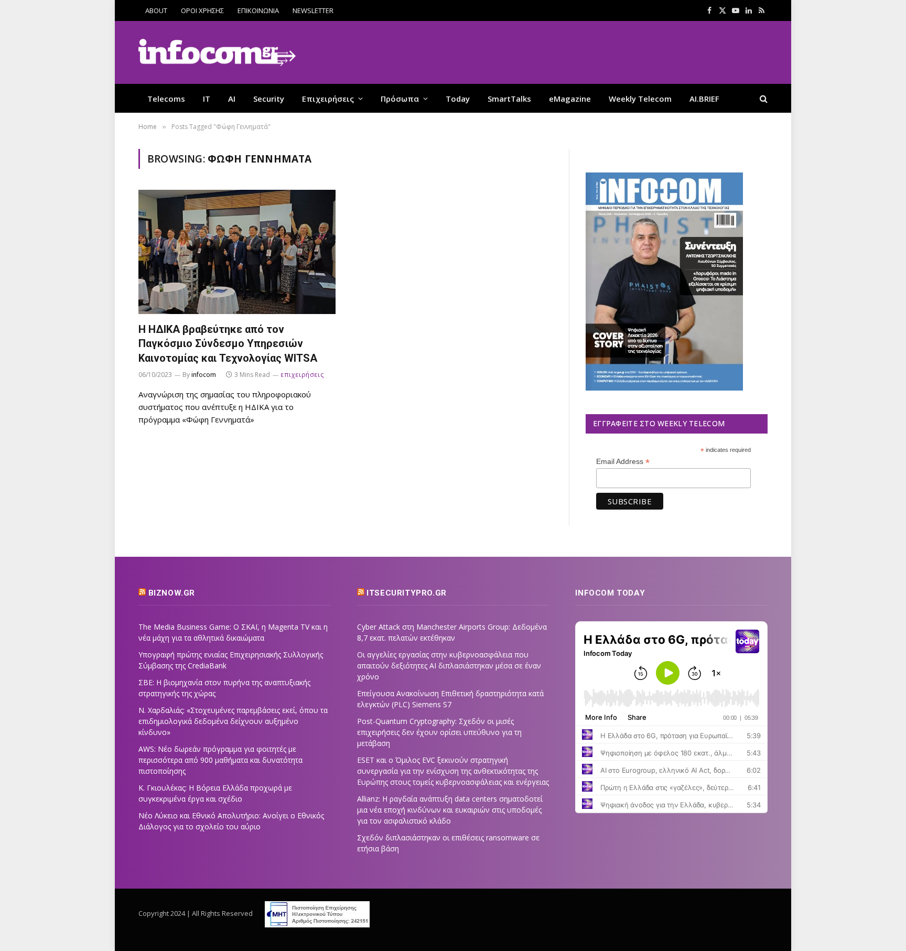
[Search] (763, 98)
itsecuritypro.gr (406, 593)
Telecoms (166, 98)
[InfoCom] (217, 53)
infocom (203, 374)
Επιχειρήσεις (328, 98)
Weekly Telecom (640, 98)
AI (231, 98)
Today (458, 98)
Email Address (623, 462)
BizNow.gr (171, 593)
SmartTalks (509, 98)
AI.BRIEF (704, 98)
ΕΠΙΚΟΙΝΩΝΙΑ (258, 10)
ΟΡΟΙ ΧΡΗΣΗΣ (202, 10)
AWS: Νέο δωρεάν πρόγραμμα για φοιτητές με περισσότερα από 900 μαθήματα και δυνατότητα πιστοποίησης (220, 760)
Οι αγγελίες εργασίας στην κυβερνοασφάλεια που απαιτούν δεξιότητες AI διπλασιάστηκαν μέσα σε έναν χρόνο (449, 666)
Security (268, 98)
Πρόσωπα (400, 98)
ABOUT (156, 10)
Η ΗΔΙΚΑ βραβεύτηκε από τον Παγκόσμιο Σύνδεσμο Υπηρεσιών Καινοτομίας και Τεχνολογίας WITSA (227, 343)
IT (206, 98)
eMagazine (570, 98)
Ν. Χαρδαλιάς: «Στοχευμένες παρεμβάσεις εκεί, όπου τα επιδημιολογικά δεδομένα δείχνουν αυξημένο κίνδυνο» (233, 721)
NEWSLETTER (313, 10)
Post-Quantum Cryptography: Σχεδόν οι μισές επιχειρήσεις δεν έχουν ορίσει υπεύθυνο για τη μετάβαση (439, 732)
